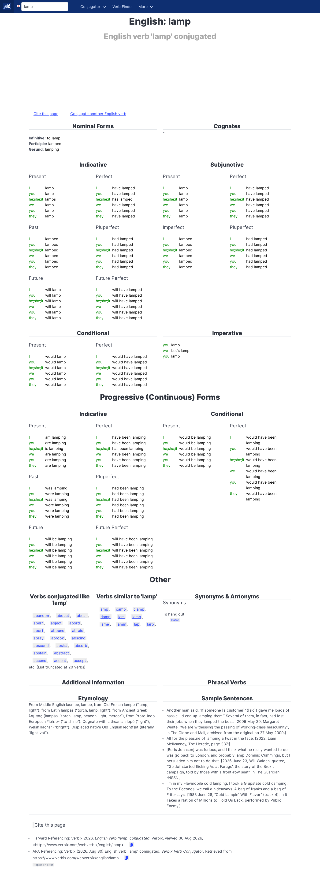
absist (61, 645)
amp (104, 609)
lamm (121, 624)
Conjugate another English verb (98, 113)
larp (150, 624)
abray (38, 638)
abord (74, 623)
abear (82, 615)
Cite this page (45, 113)
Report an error (43, 864)
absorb (81, 645)
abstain (39, 653)
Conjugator (90, 6)
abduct (63, 615)
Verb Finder (122, 6)
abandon (41, 615)
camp (121, 609)
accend (39, 660)
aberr (38, 623)
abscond (41, 645)
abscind (79, 638)
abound (57, 630)
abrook (57, 638)
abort (38, 630)
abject (56, 623)
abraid (77, 630)
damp (105, 616)
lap (136, 624)
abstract (61, 653)
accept (80, 660)
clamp (139, 609)
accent (60, 660)
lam (121, 616)
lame (104, 624)
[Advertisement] (160, 73)
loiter (175, 620)
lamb (136, 616)
